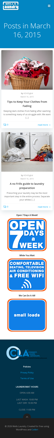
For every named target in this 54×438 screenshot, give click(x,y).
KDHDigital (28, 93)
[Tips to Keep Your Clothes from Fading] (27, 69)
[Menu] (49, 6)
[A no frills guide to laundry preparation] (27, 151)
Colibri (35, 429)
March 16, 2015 (27, 96)
